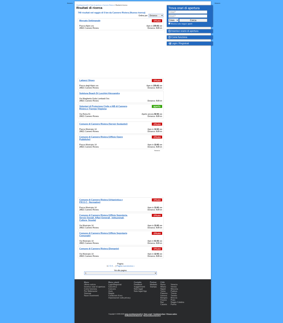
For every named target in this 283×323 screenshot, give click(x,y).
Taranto (174, 295)
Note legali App (140, 291)
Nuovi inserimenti (91, 295)
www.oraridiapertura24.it (134, 314)
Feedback (138, 284)
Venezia (174, 284)
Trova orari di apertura (184, 8)
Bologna (163, 298)
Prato (173, 300)
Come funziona (179, 37)
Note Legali (148, 314)
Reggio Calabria (177, 302)
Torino (163, 291)
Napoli (163, 289)
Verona (174, 287)
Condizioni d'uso (159, 314)
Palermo (163, 293)
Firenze (163, 300)
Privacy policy (172, 314)
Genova (163, 295)
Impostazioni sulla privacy (119, 298)
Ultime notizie (90, 284)
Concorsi (112, 289)
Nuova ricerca (137, 12)
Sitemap (87, 293)
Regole (111, 293)
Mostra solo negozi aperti (181, 24)
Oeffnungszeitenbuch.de (133, 315)
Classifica (112, 287)
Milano (163, 287)
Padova (174, 291)
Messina (174, 289)
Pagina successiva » (125, 266)
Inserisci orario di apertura (184, 31)
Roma (162, 284)
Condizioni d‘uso (115, 295)
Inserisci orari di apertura (94, 287)
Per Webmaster (90, 291)
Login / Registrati (180, 43)
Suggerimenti (139, 287)
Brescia (174, 298)
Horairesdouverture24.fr (152, 315)
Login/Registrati (115, 284)
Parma (173, 304)
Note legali (138, 289)
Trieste (174, 293)
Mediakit (153, 284)
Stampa (153, 287)
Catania (163, 304)
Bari (162, 302)
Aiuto (110, 291)
